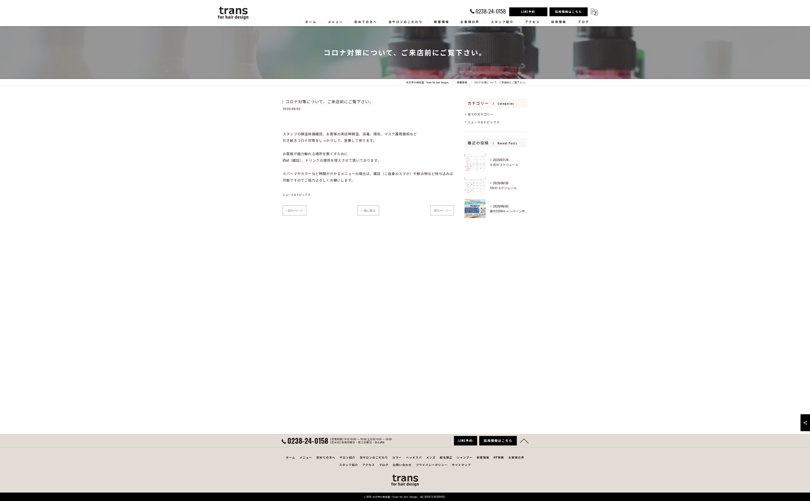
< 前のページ (294, 210)
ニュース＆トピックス (296, 194)
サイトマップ (461, 465)
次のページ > (442, 210)
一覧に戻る (368, 210)
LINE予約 (528, 11)
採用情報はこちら (568, 11)
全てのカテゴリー (480, 114)
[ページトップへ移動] (524, 440)
